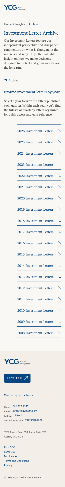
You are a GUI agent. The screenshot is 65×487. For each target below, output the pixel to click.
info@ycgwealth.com (25, 410)
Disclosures (11, 456)
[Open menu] (57, 7)
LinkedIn (18, 415)
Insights (20, 24)
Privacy (8, 465)
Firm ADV (9, 447)
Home (8, 24)
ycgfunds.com (33, 419)
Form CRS (10, 451)
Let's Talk (14, 378)
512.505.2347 (20, 406)
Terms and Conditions (16, 460)
